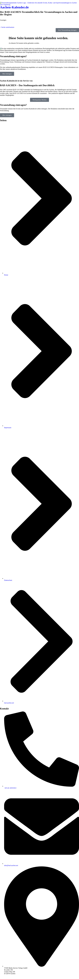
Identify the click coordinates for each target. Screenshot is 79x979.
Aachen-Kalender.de (14, 7)
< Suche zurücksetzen (7, 27)
